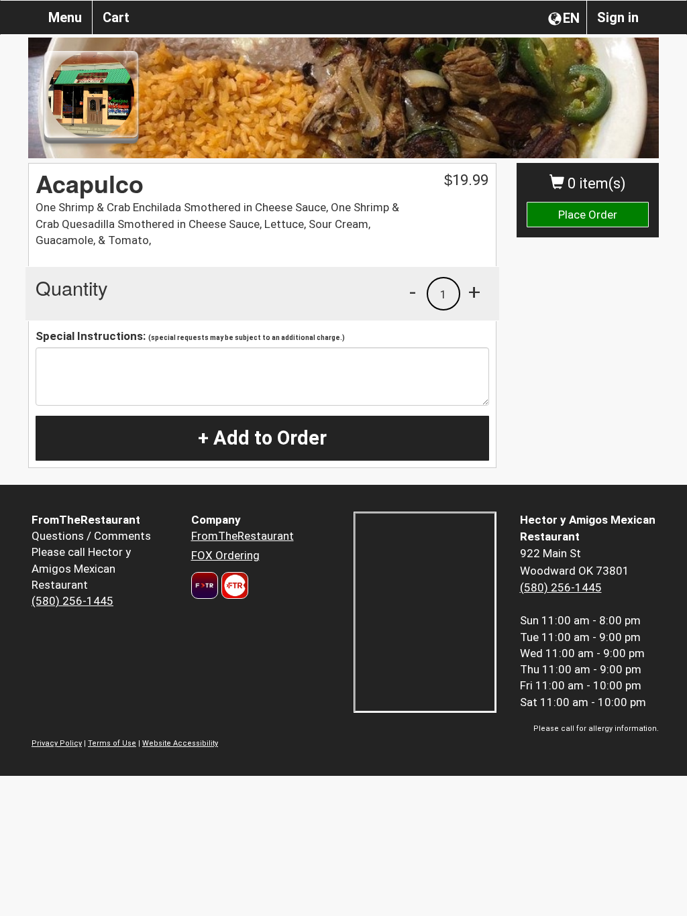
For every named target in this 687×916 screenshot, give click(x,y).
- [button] (412, 291)
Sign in (618, 17)
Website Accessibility (180, 743)
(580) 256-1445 (72, 601)
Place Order (587, 214)
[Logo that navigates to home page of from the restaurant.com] (204, 585)
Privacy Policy (57, 743)
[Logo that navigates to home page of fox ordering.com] (233, 585)
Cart (116, 17)
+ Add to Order (262, 437)
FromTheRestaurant (242, 535)
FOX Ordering (225, 555)
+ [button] (474, 291)
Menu (65, 17)
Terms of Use (112, 743)
